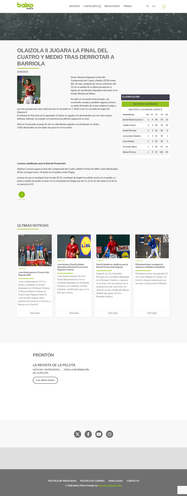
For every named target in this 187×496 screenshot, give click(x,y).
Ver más (35, 313)
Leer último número (45, 380)
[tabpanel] (145, 133)
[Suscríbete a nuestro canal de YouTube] (99, 434)
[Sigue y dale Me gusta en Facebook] (88, 434)
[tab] (145, 104)
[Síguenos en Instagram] (109, 434)
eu (154, 6)
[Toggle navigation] (163, 6)
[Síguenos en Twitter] (77, 434)
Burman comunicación (110, 485)
